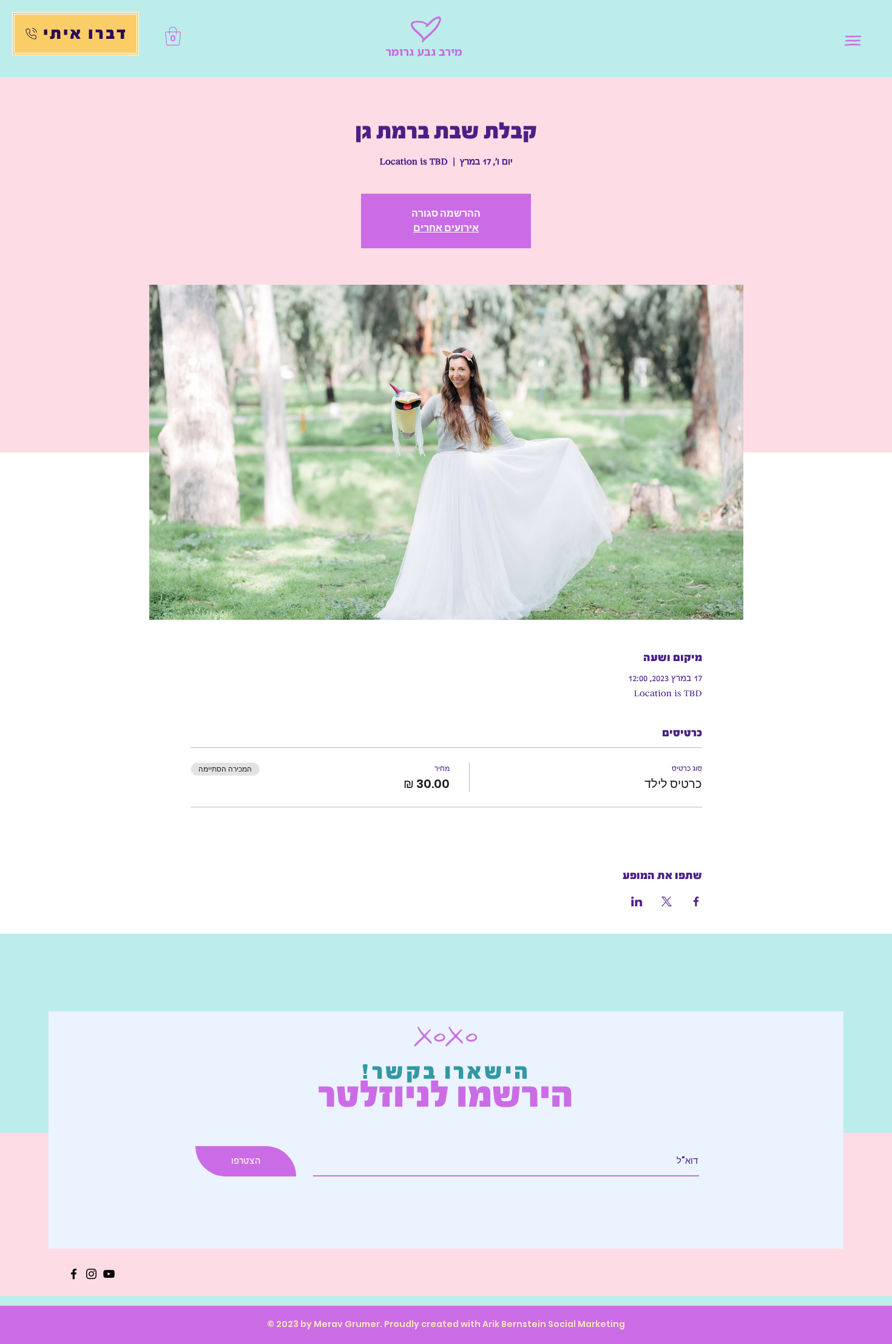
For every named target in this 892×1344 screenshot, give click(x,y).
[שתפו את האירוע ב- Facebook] (696, 901)
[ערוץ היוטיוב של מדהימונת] (109, 1274)
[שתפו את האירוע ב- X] (666, 901)
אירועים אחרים (446, 228)
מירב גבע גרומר (423, 51)
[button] (853, 41)
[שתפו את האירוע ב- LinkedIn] (637, 901)
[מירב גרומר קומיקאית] (74, 1274)
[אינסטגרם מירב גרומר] (91, 1274)
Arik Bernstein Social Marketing (553, 1324)
